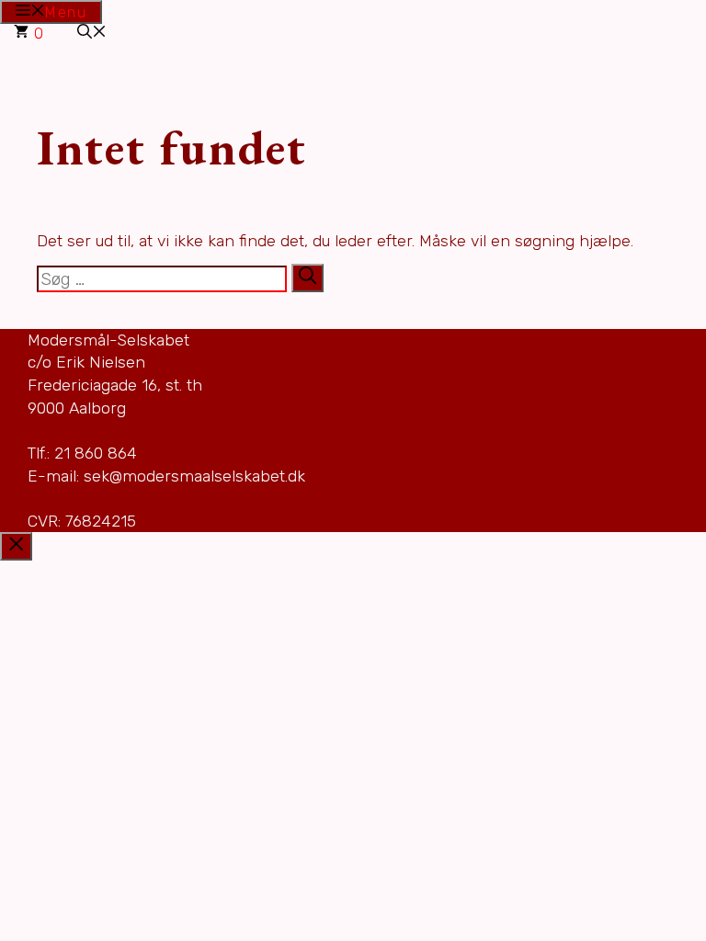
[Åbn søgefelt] (91, 33)
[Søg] (307, 277)
